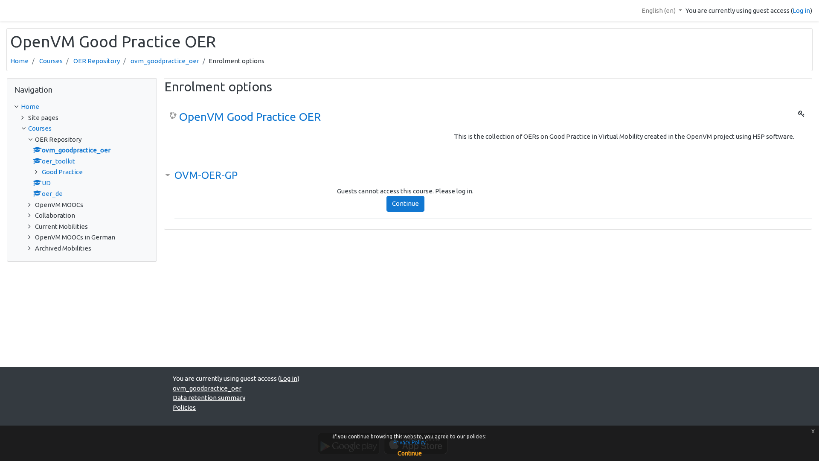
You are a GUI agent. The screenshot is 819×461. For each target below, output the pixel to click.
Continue (405, 203)
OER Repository (96, 60)
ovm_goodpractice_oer (165, 60)
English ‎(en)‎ (659, 10)
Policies (184, 407)
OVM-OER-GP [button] (206, 175)
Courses (51, 60)
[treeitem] (82, 107)
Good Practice (62, 171)
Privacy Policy (409, 442)
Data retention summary (209, 397)
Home (19, 60)
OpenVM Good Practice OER (250, 117)
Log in (801, 10)
